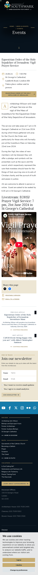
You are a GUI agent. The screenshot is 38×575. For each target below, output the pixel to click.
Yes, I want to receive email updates (19, 385)
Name (5, 373)
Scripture (5, 452)
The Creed (5, 454)
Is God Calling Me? (8, 466)
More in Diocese (10, 435)
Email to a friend (12, 299)
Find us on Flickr (28, 408)
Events (20, 28)
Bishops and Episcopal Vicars (11, 424)
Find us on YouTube (3, 408)
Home (12, 26)
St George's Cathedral (9, 432)
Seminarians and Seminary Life (12, 469)
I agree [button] (18, 560)
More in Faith (9, 458)
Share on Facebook (10, 289)
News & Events (22, 26)
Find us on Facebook (9, 408)
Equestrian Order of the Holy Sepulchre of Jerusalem (18, 94)
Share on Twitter (5, 289)
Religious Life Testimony (10, 472)
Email (5, 379)
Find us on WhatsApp (34, 408)
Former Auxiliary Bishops (10, 429)
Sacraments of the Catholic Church (13, 444)
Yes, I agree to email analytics (16, 389)
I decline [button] (19, 565)
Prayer (4, 449)
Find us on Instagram (22, 408)
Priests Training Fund (9, 474)
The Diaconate (7, 477)
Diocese (5, 530)
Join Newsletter (10, 395)
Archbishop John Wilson (10, 421)
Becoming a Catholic (8, 446)
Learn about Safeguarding (14, 484)
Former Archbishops (8, 426)
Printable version (12, 295)
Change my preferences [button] (18, 570)
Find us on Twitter (16, 408)
